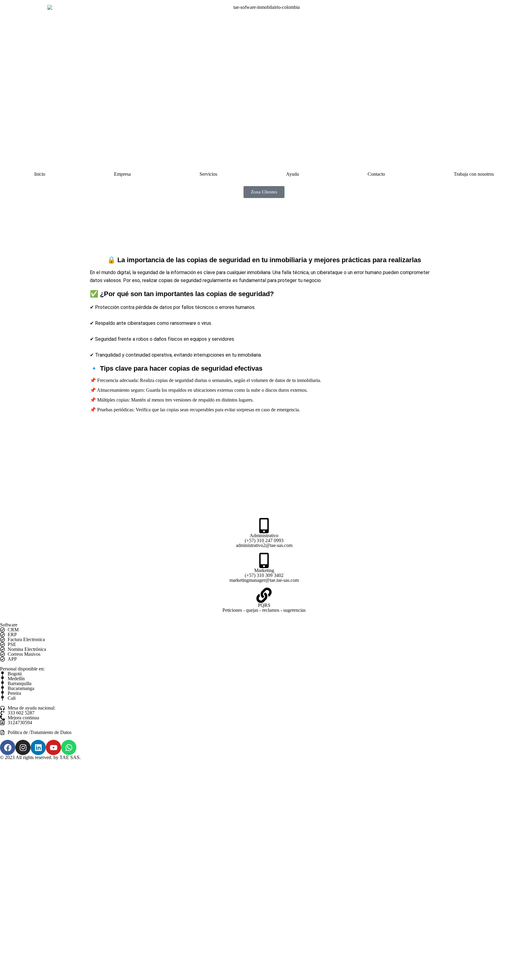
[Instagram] (23, 747)
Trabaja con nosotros (474, 174)
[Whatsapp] (68, 747)
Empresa (122, 174)
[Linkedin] (38, 747)
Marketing (264, 570)
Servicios (208, 174)
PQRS (264, 605)
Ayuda (292, 174)
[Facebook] (7, 747)
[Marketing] (264, 560)
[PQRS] (264, 595)
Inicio (39, 174)
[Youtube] (53, 747)
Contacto (376, 174)
